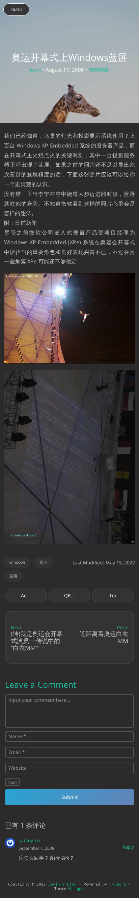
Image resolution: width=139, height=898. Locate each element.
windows (17, 562)
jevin (35, 69)
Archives (30, 595)
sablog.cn (29, 840)
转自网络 (99, 69)
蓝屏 (13, 576)
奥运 (43, 562)
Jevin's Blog (62, 884)
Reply (128, 847)
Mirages (76, 889)
